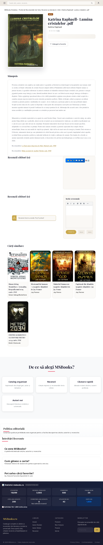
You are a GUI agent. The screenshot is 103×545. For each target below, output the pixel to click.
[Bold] (67, 203)
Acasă (34, 522)
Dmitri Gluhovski (15, 343)
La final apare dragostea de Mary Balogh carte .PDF (39, 146)
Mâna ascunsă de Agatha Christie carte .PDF (36, 151)
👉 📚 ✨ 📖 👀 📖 (75, 160)
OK (97, 530)
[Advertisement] (34, 175)
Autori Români (37, 525)
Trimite (71, 232)
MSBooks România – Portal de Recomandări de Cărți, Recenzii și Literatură (30, 10)
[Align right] (83, 203)
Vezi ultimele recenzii (39, 503)
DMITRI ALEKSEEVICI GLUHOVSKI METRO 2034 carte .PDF (17, 337)
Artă (59, 10)
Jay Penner (35, 292)
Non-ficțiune (59, 525)
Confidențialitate (87, 542)
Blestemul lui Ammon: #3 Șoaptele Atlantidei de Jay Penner (39, 287)
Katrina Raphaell (55, 27)
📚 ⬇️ (87, 160)
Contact (97, 542)
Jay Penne (57, 292)
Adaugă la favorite (59, 44)
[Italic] (70, 203)
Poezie (57, 528)
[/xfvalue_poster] (18, 266)
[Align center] (80, 203)
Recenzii (35, 531)
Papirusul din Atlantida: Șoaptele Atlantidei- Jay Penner (85, 287)
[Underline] (73, 203)
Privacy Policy (74, 542)
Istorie (57, 531)
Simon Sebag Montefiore (18, 295)
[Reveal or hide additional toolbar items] (87, 203)
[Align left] (77, 203)
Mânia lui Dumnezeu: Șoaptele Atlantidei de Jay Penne (61, 287)
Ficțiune (57, 522)
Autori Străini (36, 528)
